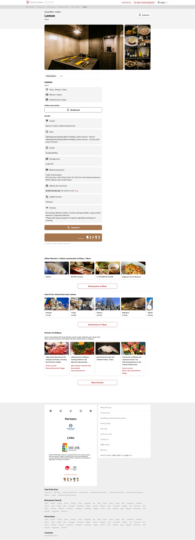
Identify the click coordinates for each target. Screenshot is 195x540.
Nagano (124, 506)
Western (52, 95)
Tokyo (64, 89)
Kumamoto (137, 508)
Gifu (130, 506)
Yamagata (71, 506)
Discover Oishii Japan (51, 535)
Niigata (88, 506)
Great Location (127, 368)
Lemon (49, 15)
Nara (123, 503)
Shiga (99, 503)
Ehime (103, 508)
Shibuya (58, 89)
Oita (144, 508)
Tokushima (88, 508)
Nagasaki (128, 508)
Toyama (95, 506)
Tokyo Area (40, 7)
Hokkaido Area (83, 492)
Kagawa (96, 508)
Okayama (62, 508)
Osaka (111, 503)
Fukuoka (115, 508)
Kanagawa (87, 503)
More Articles (97, 382)
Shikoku (46, 495)
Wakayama (130, 503)
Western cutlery (62, 213)
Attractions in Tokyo (97, 324)
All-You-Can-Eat (51, 366)
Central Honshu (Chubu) (116, 492)
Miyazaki (47, 511)
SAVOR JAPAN (29, 7)
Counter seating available (79, 213)
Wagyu (62, 368)
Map (61, 76)
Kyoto (105, 503)
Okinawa (64, 511)
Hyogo (117, 503)
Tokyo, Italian (51, 7)
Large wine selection (62, 215)
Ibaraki (53, 503)
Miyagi (59, 506)
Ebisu (51, 89)
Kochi (108, 508)
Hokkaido (139, 503)
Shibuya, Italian (64, 7)
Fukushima (80, 506)
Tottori (46, 508)
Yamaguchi (78, 508)
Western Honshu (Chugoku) (134, 492)
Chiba (80, 503)
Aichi (143, 506)
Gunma (66, 503)
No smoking (50, 213)
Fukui (109, 506)
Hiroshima (70, 508)
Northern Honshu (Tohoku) (98, 492)
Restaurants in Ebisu (97, 286)
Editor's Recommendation (131, 371)
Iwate (53, 506)
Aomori (46, 506)
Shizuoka (137, 506)
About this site (126, 3)
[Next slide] (149, 307)
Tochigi (59, 503)
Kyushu (54, 495)
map (76, 191)
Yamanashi (116, 506)
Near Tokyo (57, 492)
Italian (59, 95)
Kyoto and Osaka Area (70, 492)
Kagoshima (55, 511)
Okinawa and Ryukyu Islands (67, 495)
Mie (94, 503)
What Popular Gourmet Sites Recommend (81, 367)
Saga (121, 508)
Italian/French (54, 100)
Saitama (73, 503)
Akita (64, 506)
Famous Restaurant (52, 368)
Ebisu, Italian (76, 7)
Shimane (53, 508)
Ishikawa (102, 506)
